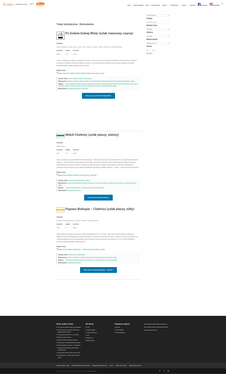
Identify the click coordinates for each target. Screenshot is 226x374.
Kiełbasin (112, 183)
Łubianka (126, 183)
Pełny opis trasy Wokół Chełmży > (98, 197)
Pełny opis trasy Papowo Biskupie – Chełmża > (98, 270)
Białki (94, 81)
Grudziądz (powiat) (93, 86)
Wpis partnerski (90, 340)
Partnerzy (74, 371)
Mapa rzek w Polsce (121, 365)
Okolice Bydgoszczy (120, 332)
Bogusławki (77, 183)
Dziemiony (91, 183)
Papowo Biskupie (107, 257)
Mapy (129, 5)
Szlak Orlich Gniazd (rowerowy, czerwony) (67, 340)
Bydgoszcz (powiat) (94, 84)
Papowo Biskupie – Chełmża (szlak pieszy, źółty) (99, 209)
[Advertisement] (98, 117)
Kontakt (193, 5)
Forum (111, 365)
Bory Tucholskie (71, 84)
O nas (184, 5)
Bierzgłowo (106, 81)
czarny (71, 78)
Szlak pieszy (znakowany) (77, 180)
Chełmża (84, 183)
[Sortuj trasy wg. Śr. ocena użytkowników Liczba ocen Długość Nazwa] (158, 15)
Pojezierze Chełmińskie (73, 188)
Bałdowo (76, 81)
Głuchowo (105, 183)
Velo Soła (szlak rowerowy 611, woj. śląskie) (68, 334)
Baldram (70, 81)
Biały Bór (99, 81)
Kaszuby (118, 327)
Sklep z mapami (138, 5)
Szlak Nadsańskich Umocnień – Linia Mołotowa (69, 345)
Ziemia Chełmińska (98, 188)
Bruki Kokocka (125, 81)
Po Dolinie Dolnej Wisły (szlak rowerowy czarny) (99, 33)
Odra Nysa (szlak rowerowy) (64, 337)
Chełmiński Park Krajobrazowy (123, 84)
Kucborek (98, 257)
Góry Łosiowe (82, 86)
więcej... (133, 81)
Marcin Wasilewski (92, 371)
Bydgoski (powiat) (81, 84)
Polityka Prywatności (92, 332)
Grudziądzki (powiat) (105, 86)
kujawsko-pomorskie (74, 88)
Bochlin (112, 81)
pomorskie (84, 88)
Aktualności (155, 5)
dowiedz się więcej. (152, 330)
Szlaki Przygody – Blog (62, 365)
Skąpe (115, 257)
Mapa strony (90, 338)
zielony (88, 180)
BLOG (147, 5)
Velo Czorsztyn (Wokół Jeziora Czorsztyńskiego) (69, 327)
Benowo (82, 81)
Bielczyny (70, 183)
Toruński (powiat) (86, 188)
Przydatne (174, 5)
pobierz (75, 54)
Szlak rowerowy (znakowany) (82, 78)
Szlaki (164, 5)
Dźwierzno (98, 183)
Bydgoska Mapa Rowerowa (99, 365)
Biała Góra (88, 81)
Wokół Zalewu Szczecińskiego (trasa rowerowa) (69, 342)
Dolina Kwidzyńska (71, 86)
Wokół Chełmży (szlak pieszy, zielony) (92, 135)
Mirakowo (133, 183)
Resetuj (149, 53)
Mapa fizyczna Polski (135, 365)
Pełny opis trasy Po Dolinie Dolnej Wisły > (98, 96)
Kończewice (119, 183)
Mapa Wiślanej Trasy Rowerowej (81, 365)
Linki (88, 335)
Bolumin (118, 81)
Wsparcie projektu (91, 330)
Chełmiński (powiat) (107, 84)
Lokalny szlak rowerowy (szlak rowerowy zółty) (69, 352)
